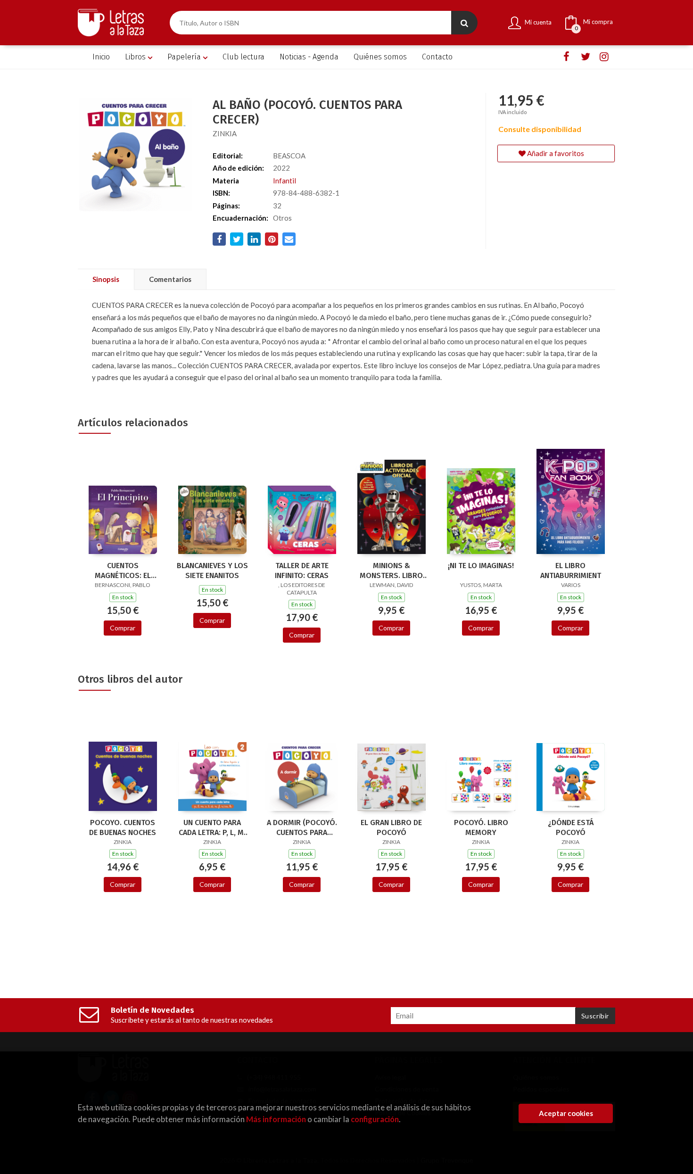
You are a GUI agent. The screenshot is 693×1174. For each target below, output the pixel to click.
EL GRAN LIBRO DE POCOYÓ (391, 827)
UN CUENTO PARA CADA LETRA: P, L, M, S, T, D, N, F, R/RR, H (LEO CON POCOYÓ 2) (212, 827)
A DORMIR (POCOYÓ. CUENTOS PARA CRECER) (302, 827)
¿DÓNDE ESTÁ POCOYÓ (571, 827)
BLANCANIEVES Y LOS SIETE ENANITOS (212, 570)
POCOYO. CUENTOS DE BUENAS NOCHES (122, 827)
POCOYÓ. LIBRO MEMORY (481, 827)
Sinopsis (105, 279)
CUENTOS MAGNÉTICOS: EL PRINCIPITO (123, 570)
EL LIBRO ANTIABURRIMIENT (570, 570)
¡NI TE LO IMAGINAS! (481, 565)
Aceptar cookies (566, 1113)
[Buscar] (464, 22)
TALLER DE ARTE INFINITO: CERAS (302, 570)
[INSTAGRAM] (604, 57)
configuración (375, 1119)
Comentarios (170, 279)
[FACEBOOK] (566, 57)
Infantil (284, 180)
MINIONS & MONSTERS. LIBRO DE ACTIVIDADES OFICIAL (391, 570)
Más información (276, 1119)
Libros (136, 56)
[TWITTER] (585, 57)
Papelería (185, 56)
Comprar (122, 628)
